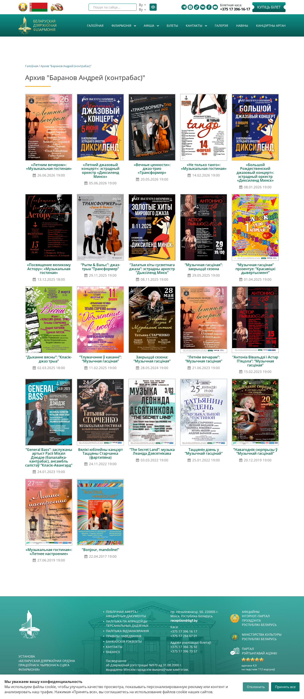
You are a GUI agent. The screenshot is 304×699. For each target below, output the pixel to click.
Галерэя (221, 25)
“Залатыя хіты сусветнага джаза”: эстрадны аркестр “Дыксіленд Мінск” (152, 268)
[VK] (202, 7)
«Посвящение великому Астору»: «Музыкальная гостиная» (49, 268)
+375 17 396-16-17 (235, 9)
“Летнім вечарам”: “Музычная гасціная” (203, 359)
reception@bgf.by (184, 620)
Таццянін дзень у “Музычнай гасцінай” (204, 451)
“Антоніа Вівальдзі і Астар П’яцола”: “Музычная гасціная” (255, 361)
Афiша (149, 25)
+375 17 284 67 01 (183, 636)
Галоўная (95, 25)
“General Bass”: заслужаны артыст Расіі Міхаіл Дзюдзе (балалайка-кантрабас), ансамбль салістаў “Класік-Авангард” (48, 457)
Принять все (285, 687)
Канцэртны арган (271, 25)
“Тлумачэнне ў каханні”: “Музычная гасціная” (100, 359)
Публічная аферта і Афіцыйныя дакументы (126, 614)
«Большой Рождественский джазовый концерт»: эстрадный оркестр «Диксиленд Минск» (255, 172)
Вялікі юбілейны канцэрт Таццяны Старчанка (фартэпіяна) (100, 453)
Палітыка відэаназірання (127, 631)
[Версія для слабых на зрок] (153, 7)
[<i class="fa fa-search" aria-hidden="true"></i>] (129, 7)
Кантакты (194, 25)
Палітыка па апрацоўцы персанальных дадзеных (127, 623)
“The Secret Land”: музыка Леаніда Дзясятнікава (152, 451)
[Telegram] (184, 7)
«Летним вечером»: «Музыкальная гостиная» (49, 166)
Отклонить (256, 687)
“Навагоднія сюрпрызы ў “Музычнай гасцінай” (255, 451)
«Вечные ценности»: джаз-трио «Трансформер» (152, 168)
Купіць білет (269, 7)
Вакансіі (113, 652)
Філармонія (121, 25)
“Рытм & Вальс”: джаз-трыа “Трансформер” (100, 266)
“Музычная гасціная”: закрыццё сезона (204, 266)
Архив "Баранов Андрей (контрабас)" (66, 66)
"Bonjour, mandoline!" (100, 549)
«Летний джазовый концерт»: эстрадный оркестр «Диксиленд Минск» (100, 170)
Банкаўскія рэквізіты (124, 641)
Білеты (172, 25)
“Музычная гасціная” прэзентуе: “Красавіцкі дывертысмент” (255, 268)
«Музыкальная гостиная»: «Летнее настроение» (49, 551)
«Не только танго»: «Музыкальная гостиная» (204, 166)
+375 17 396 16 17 (183, 631)
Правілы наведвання (123, 636)
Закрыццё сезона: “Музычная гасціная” (152, 359)
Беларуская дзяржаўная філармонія (45, 25)
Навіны (242, 25)
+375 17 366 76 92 (183, 647)
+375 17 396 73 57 (183, 651)
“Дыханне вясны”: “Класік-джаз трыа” (49, 359)
